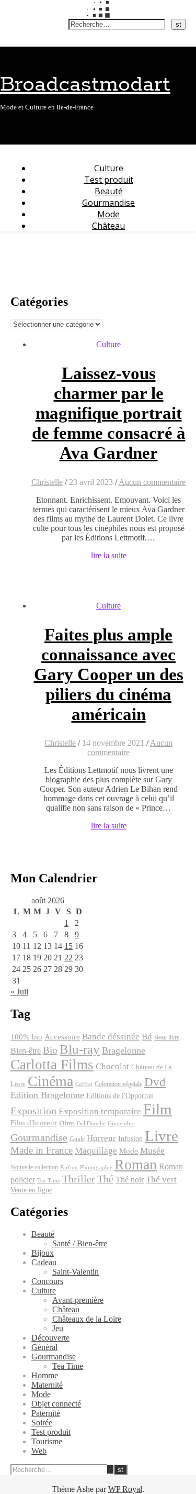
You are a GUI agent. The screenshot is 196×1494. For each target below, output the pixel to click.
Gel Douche (91, 1123)
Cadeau (43, 1262)
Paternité (45, 1413)
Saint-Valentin (75, 1271)
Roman (135, 1164)
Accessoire (62, 1037)
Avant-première (77, 1300)
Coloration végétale (118, 1084)
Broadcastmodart (85, 84)
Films (67, 1123)
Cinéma (50, 1081)
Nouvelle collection (34, 1167)
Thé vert (161, 1180)
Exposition (33, 1110)
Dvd (155, 1082)
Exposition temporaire (100, 1111)
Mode (108, 214)
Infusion (130, 1138)
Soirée (41, 1422)
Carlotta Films (52, 1064)
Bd (147, 1037)
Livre (161, 1135)
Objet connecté (56, 1403)
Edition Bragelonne (47, 1095)
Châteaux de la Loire (86, 1318)
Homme (44, 1375)
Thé (105, 1179)
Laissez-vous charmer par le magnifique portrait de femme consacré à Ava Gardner (109, 413)
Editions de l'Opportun (120, 1095)
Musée (152, 1151)
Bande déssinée (111, 1037)
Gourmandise (108, 202)
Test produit (108, 179)
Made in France (41, 1150)
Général (44, 1347)
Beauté (109, 191)
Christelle (47, 482)
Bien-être (25, 1050)
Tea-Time (48, 1180)
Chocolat (112, 1066)
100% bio (26, 1037)
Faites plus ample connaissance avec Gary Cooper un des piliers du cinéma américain (108, 674)
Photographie (96, 1167)
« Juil (19, 991)
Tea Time (67, 1366)
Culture (108, 168)
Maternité (47, 1384)
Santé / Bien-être (79, 1243)
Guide (77, 1139)
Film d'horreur (33, 1123)
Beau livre (166, 1037)
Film (157, 1109)
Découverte (50, 1337)
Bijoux (42, 1252)
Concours (47, 1281)
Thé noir (130, 1179)
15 (68, 946)
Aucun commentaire (152, 482)
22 (68, 957)
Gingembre (121, 1123)
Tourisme (46, 1441)
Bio (50, 1050)
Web (39, 1450)
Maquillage (96, 1151)
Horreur (101, 1138)
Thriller (78, 1179)
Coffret (84, 1084)
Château (108, 225)
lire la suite (108, 555)
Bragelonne (123, 1050)
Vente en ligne (31, 1190)
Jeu (57, 1328)
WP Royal (125, 1489)
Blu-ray (80, 1049)
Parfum (69, 1167)
